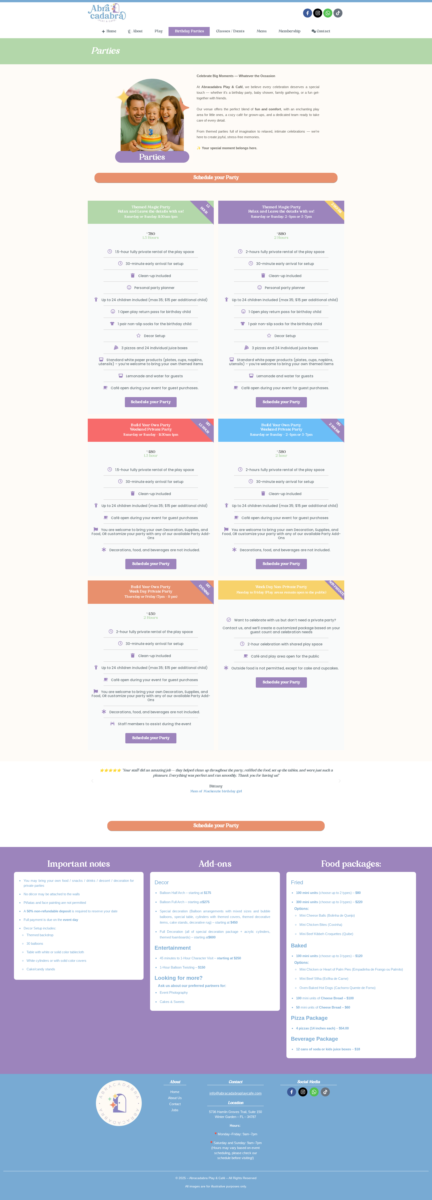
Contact (175, 1104)
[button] (92, 781)
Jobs (174, 1110)
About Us (175, 1098)
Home (174, 1092)
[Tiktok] (337, 13)
